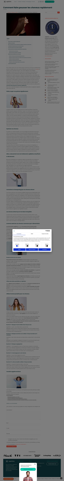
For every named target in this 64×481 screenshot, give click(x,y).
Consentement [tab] (19, 233)
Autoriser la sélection (32, 249)
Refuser (19, 249)
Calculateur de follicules (28, 469)
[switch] (27, 246)
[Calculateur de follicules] (28, 476)
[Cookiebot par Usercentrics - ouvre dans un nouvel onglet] (47, 231)
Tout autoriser (44, 249)
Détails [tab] (32, 233)
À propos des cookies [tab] (45, 233)
